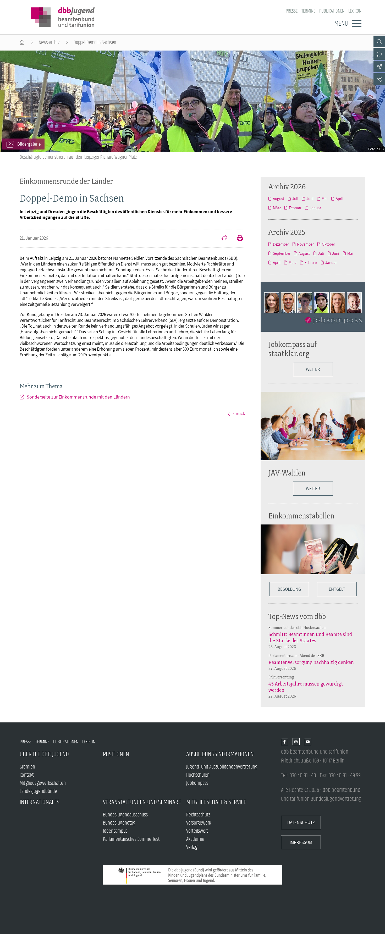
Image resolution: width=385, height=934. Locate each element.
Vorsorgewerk (198, 823)
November (305, 244)
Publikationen (331, 11)
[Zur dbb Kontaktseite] (379, 54)
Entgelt (337, 589)
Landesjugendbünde (38, 791)
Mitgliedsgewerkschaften (43, 783)
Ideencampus (115, 831)
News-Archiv (49, 42)
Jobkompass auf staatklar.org (292, 349)
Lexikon (354, 11)
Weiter (313, 369)
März (277, 207)
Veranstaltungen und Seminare (142, 802)
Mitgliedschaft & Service (216, 802)
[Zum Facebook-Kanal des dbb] (284, 742)
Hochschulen (198, 775)
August (278, 198)
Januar (315, 207)
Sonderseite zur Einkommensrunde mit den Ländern (78, 397)
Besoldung (289, 589)
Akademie (195, 839)
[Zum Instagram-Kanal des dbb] (296, 742)
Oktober (328, 244)
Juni (310, 198)
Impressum (301, 842)
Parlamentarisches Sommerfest (131, 839)
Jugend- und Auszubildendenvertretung (221, 767)
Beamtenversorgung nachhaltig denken (311, 662)
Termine (308, 11)
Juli (295, 198)
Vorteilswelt (197, 831)
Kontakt (27, 775)
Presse (292, 11)
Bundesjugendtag (119, 823)
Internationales (39, 802)
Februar (295, 207)
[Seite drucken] (237, 238)
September (281, 253)
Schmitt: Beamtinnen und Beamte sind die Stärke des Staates (310, 637)
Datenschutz (301, 822)
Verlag (191, 847)
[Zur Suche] (379, 41)
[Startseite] (22, 42)
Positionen (116, 754)
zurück (239, 413)
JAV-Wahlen (287, 472)
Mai (325, 198)
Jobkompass (197, 783)
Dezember (281, 244)
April (339, 198)
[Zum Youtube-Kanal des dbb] (307, 742)
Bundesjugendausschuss (125, 815)
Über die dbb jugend (44, 754)
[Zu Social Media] (379, 79)
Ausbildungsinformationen (220, 754)
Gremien (27, 767)
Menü (341, 23)
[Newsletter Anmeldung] (379, 66)
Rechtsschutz (198, 815)
